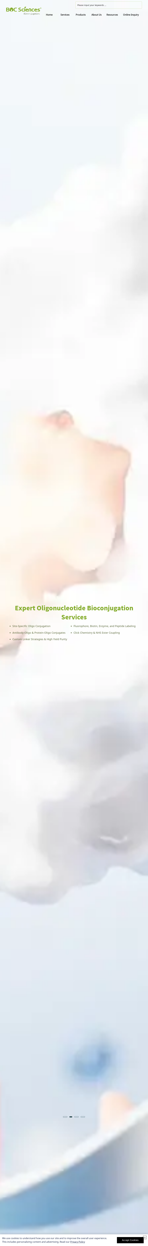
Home (49, 14)
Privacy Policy (77, 1241)
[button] (6, 623)
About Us (96, 14)
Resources (112, 14)
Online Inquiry (131, 14)
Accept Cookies (130, 1240)
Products (81, 14)
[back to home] (23, 11)
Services (65, 14)
